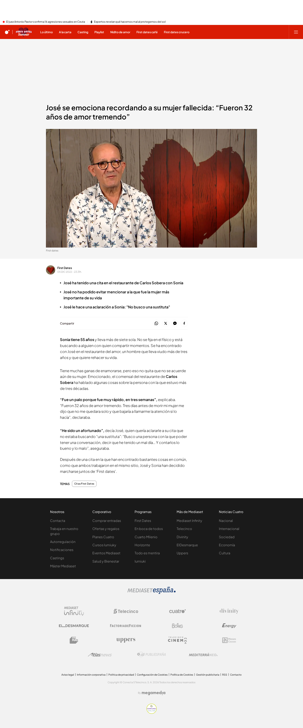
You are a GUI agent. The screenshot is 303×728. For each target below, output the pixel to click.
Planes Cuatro (103, 537)
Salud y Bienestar (105, 561)
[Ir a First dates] (23, 32)
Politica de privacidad (121, 674)
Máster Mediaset (63, 566)
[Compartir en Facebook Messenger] (175, 323)
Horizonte (142, 545)
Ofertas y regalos (105, 528)
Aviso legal (67, 674)
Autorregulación (62, 541)
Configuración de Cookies (152, 674)
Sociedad (227, 537)
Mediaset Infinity (189, 520)
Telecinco (184, 528)
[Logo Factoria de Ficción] (125, 626)
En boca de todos (149, 528)
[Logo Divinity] (229, 611)
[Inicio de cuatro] (7, 32)
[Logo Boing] (177, 626)
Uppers (182, 553)
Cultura (224, 553)
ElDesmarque (187, 545)
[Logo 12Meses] (229, 640)
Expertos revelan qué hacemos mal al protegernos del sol (130, 22)
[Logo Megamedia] (153, 692)
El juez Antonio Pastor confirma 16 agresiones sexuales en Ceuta (45, 22)
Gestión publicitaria (207, 674)
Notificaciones (61, 549)
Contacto (236, 674)
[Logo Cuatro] (177, 611)
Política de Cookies (181, 674)
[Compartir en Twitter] (165, 323)
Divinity (182, 537)
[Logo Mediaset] (151, 592)
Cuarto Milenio (146, 537)
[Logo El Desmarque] (74, 625)
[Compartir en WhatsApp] (156, 323)
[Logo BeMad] (74, 640)
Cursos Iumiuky (104, 545)
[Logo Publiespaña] (151, 654)
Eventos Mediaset (106, 553)
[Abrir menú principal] (296, 32)
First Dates (64, 267)
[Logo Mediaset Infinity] (74, 611)
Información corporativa (91, 674)
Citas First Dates (84, 484)
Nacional (226, 520)
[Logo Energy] (229, 626)
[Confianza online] (152, 712)
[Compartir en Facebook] (184, 323)
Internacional (229, 528)
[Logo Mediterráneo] (203, 654)
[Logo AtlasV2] (100, 655)
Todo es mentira (147, 553)
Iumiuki (140, 561)
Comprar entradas (106, 520)
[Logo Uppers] (125, 640)
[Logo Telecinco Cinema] (177, 640)
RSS (224, 674)
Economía (227, 545)
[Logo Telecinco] (125, 611)
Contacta (57, 520)
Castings (57, 558)
